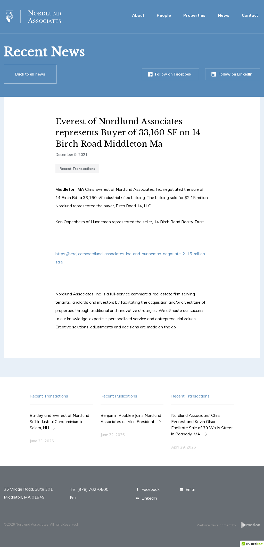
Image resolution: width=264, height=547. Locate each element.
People (164, 15)
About (138, 15)
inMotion (250, 525)
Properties (194, 15)
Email (190, 489)
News (223, 15)
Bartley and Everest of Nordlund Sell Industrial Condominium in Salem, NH (59, 421)
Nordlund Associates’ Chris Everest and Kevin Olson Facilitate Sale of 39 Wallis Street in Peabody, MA (202, 424)
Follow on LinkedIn (235, 74)
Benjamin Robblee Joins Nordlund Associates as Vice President (131, 418)
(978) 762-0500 (93, 489)
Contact (250, 15)
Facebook (151, 489)
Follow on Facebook (173, 74)
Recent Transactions (49, 396)
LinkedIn (149, 498)
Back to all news (30, 74)
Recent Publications (119, 396)
